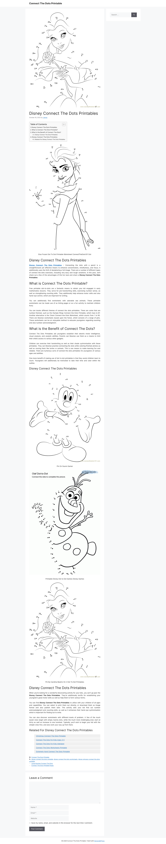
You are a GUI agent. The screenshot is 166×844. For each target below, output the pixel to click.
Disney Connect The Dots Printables (44, 127)
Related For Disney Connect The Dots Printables (50, 139)
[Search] (134, 15)
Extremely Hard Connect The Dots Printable (53, 752)
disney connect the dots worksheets (66, 759)
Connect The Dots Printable (45, 3)
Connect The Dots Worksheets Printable (51, 748)
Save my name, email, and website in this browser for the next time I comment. (62, 823)
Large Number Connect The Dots (42, 763)
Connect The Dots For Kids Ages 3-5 (50, 740)
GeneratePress (99, 841)
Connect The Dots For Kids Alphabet (50, 744)
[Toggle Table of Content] (63, 124)
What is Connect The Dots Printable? (45, 130)
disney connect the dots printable (42, 759)
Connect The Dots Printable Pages (42, 765)
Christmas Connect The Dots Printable (51, 736)
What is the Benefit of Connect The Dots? (46, 132)
